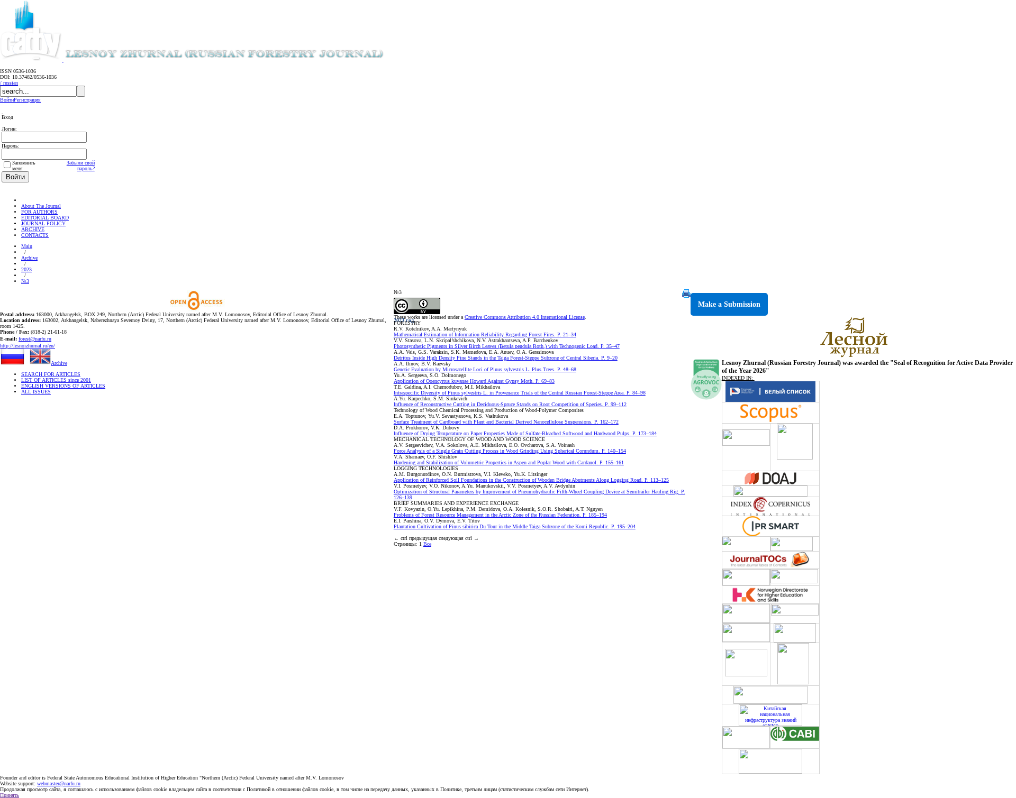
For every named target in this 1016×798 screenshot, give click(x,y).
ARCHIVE (32, 229)
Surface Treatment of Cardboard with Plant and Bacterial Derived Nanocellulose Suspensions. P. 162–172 (506, 422)
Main (26, 246)
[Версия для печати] (686, 296)
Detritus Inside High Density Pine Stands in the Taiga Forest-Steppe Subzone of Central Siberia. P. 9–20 (506, 358)
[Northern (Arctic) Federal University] (32, 59)
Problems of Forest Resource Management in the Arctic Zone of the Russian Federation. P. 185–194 (500, 515)
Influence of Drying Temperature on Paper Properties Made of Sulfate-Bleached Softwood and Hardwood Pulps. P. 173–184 (525, 433)
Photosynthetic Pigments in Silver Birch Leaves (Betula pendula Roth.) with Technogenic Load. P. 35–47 (507, 346)
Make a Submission (729, 304)
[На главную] (26, 200)
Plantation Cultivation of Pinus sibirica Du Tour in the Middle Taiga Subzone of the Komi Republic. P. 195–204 (515, 526)
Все (427, 544)
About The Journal (41, 206)
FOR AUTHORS (39, 212)
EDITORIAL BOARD (45, 218)
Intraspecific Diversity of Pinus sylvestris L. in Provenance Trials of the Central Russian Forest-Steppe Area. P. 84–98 (520, 393)
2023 (26, 269)
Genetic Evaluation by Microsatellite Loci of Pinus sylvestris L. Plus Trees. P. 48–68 (485, 369)
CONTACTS (35, 235)
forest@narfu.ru (35, 339)
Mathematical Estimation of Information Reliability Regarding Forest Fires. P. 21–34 (485, 334)
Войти (7, 100)
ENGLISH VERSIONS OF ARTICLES (63, 386)
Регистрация (27, 100)
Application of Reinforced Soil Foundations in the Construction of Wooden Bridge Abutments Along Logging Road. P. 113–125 (531, 480)
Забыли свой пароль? (81, 165)
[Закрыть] (2, 111)
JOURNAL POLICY (43, 223)
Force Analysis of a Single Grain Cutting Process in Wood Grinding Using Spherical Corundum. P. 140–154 (510, 451)
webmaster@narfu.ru (58, 783)
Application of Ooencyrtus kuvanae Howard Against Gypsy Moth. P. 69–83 (474, 381)
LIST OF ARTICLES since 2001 (56, 380)
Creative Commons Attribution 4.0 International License (525, 317)
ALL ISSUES (36, 392)
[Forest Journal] (240, 59)
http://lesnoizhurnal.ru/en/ (27, 345)
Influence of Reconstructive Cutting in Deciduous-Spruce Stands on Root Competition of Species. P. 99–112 (510, 404)
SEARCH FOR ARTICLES (50, 374)
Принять (9, 795)
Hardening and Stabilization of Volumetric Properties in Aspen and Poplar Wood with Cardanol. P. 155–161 (509, 462)
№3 (25, 281)
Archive (29, 258)
